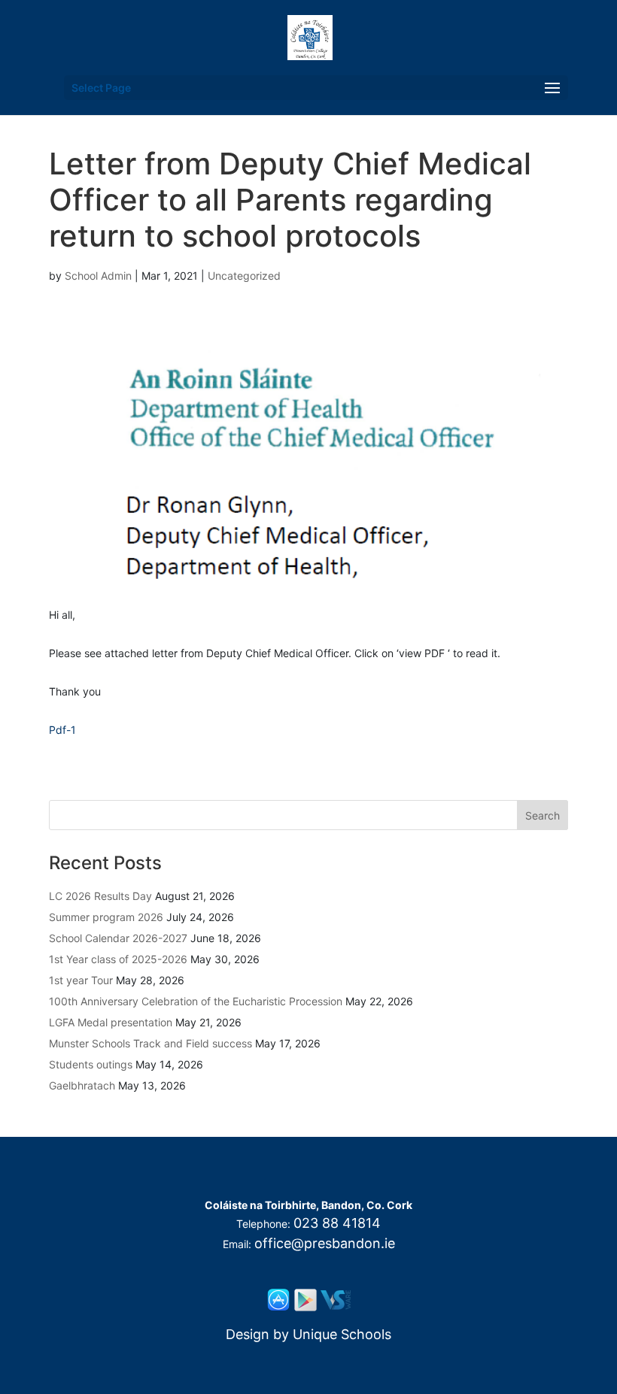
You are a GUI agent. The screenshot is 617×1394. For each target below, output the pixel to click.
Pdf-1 (62, 729)
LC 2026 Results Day (100, 895)
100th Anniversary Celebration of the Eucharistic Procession (195, 1001)
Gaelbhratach (82, 1085)
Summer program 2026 (106, 917)
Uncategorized (244, 275)
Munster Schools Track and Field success (150, 1043)
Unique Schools (342, 1334)
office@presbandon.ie (324, 1243)
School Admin (98, 275)
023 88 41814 (337, 1223)
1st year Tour (81, 980)
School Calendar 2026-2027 (118, 938)
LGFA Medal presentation (110, 1022)
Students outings (90, 1064)
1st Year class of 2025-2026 (118, 959)
